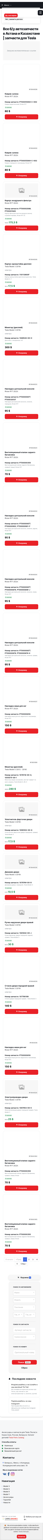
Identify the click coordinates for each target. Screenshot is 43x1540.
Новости (6, 1502)
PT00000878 (10, 653)
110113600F (24, 275)
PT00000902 (10, 526)
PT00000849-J (23, 590)
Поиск (24, 1362)
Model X (6, 1492)
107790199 (24, 996)
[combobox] (24, 1292)
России (15, 1435)
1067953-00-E (25, 1108)
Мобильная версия (33, 1517)
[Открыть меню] (40, 12)
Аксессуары (8, 1497)
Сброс (24, 1368)
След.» (23, 1264)
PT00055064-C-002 (28, 102)
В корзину (23, 117)
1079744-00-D (25, 883)
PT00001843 (10, 211)
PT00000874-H (23, 653)
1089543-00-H (25, 338)
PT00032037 (10, 399)
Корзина (25, 1277)
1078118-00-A (25, 775)
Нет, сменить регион (14, 19)
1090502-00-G (25, 830)
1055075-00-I (11, 778)
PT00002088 (25, 209)
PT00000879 (10, 590)
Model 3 (6, 1486)
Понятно (21, 1537)
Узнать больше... (24, 1531)
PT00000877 (24, 397)
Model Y (6, 1494)
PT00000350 (25, 463)
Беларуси (23, 1435)
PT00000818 (24, 714)
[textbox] (24, 1292)
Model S (6, 1489)
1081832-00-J (25, 933)
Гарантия (7, 1500)
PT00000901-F (23, 526)
